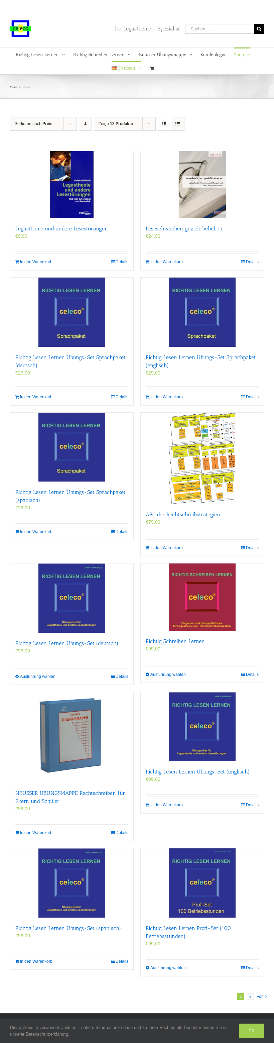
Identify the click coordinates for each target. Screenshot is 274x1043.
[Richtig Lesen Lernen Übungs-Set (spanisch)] (71, 883)
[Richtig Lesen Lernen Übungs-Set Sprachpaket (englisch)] (202, 312)
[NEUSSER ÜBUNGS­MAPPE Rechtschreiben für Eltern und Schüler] (71, 737)
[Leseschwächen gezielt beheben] (202, 184)
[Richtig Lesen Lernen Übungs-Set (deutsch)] (71, 598)
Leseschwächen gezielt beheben (184, 228)
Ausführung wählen (37, 676)
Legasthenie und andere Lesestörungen (61, 228)
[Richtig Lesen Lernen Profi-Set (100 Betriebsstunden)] (202, 883)
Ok (251, 1031)
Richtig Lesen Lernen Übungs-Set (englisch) (198, 771)
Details (122, 261)
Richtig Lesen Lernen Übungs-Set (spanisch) (68, 928)
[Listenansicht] (177, 123)
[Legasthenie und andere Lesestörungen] (71, 184)
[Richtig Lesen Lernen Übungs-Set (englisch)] (202, 726)
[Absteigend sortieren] (85, 124)
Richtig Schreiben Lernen (175, 641)
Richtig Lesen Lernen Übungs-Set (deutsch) (66, 643)
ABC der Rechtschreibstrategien (183, 514)
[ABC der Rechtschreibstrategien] (202, 458)
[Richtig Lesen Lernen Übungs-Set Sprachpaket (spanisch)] (71, 447)
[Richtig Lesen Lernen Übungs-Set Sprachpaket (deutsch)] (71, 312)
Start (13, 87)
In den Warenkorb (36, 261)
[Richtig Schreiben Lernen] (202, 597)
